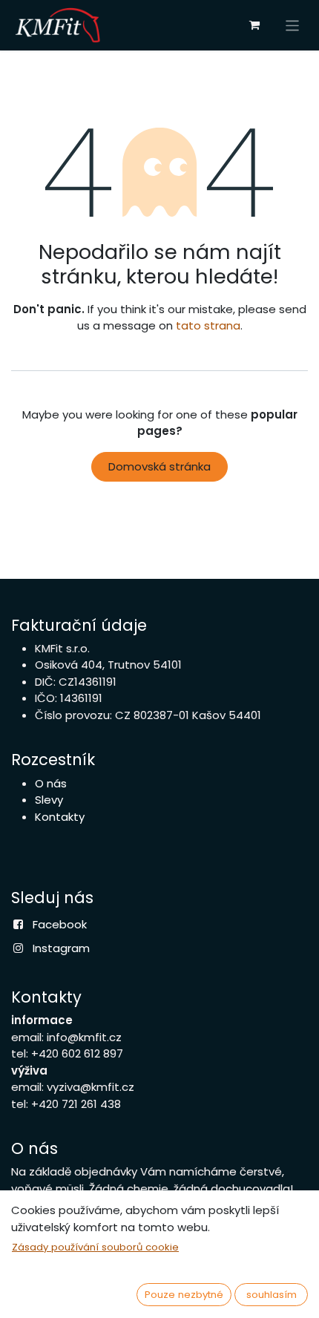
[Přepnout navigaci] (293, 25)
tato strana (208, 325)
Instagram (61, 948)
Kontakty (60, 816)
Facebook (60, 924)
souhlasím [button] (271, 1295)
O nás (51, 783)
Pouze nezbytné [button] (184, 1295)
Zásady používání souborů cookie (95, 1247)
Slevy (49, 799)
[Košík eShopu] (254, 25)
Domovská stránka (159, 466)
